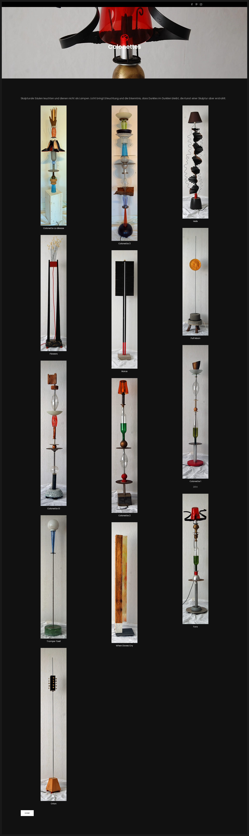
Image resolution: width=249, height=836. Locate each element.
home (27, 813)
